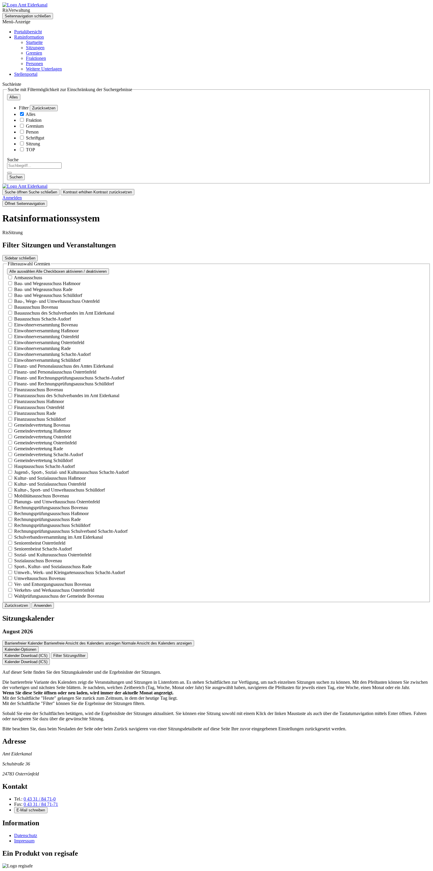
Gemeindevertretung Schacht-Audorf (48, 454)
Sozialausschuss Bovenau (38, 560)
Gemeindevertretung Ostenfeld (42, 436)
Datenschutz (25, 835)
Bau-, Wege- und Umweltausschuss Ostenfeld (57, 301)
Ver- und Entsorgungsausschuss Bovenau (52, 584)
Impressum (24, 840)
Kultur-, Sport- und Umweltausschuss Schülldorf (59, 489)
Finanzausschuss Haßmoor (39, 401)
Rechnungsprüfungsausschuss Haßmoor (51, 513)
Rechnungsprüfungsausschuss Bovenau (51, 507)
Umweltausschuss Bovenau (39, 578)
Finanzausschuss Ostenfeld (39, 407)
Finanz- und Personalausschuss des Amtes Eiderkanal (63, 366)
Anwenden (43, 605)
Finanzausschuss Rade (35, 413)
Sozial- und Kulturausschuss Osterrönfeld (52, 554)
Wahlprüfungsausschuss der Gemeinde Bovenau (59, 596)
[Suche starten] (9, 173)
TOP (30, 149)
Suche (13, 159)
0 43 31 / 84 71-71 (41, 804)
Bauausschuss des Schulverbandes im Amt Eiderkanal (64, 312)
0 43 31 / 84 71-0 (40, 798)
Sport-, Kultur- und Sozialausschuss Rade (53, 566)
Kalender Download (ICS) (26, 655)
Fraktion (34, 120)
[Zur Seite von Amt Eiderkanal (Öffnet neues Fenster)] (24, 4)
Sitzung (33, 143)
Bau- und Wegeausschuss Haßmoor (47, 283)
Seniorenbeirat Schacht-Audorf (43, 548)
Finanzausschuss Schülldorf (40, 419)
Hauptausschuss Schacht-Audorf (44, 466)
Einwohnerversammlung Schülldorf (47, 360)
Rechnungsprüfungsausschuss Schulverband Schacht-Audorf (71, 531)
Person (32, 131)
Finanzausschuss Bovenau (38, 389)
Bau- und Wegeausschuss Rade (43, 289)
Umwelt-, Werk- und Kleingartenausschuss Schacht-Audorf (69, 572)
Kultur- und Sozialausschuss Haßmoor (50, 478)
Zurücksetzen (43, 108)
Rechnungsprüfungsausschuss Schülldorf (52, 525)
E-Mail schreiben (30, 810)
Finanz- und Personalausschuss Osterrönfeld (55, 371)
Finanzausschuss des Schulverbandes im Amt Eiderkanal (66, 395)
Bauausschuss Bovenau (36, 307)
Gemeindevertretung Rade (38, 448)
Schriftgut (35, 137)
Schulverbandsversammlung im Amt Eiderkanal (58, 537)
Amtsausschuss (28, 277)
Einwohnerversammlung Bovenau (46, 324)
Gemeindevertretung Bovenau (42, 425)
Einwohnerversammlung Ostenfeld (46, 336)
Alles (30, 114)
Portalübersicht (28, 31)
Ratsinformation (29, 37)
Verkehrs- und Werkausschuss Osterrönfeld (54, 590)
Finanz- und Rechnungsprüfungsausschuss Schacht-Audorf (69, 377)
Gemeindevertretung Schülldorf (43, 460)
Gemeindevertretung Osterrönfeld (45, 442)
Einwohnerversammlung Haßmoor (46, 330)
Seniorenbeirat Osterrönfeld (39, 542)
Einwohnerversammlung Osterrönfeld (49, 342)
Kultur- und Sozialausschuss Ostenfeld (50, 484)
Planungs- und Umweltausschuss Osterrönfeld (57, 501)
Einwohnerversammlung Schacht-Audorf (52, 354)
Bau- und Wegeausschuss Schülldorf (48, 295)
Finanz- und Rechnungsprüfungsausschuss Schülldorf (64, 383)
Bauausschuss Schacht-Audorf (42, 318)
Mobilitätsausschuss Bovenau (41, 495)
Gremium (35, 126)
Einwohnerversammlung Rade (42, 348)
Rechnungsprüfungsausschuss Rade (47, 519)
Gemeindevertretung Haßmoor (42, 430)
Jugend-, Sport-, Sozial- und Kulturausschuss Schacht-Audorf (71, 472)
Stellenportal (25, 74)
